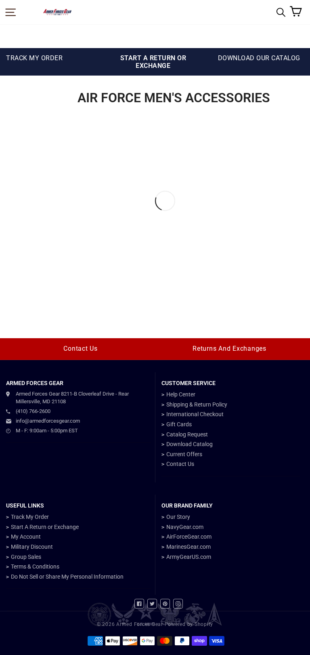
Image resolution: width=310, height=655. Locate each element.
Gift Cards (179, 424)
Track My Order (30, 517)
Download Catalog (189, 444)
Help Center (180, 394)
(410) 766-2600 (33, 411)
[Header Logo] (57, 12)
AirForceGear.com (189, 536)
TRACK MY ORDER (34, 58)
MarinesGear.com (188, 546)
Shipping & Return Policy (196, 404)
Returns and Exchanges (229, 348)
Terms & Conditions (35, 566)
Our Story (178, 517)
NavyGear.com (184, 527)
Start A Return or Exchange (45, 527)
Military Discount (32, 546)
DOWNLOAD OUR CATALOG (259, 58)
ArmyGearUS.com (188, 557)
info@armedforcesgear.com (48, 421)
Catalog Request (187, 434)
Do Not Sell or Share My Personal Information (67, 576)
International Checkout (195, 414)
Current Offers (184, 454)
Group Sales (26, 557)
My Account (26, 536)
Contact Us (80, 348)
